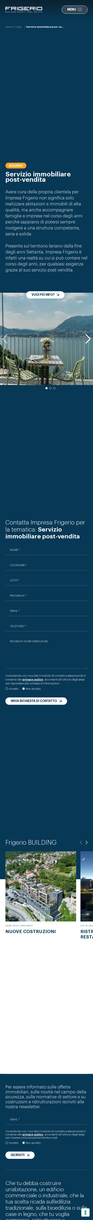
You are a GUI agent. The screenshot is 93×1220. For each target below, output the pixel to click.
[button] (88, 339)
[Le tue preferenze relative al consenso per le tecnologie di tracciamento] (85, 1212)
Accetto (13, 688)
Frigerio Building (19, 27)
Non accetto (33, 688)
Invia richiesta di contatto (34, 701)
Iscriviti (18, 1155)
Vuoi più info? (43, 294)
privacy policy (32, 1134)
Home (9, 27)
